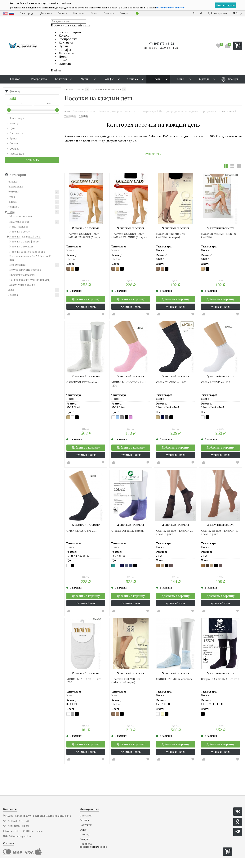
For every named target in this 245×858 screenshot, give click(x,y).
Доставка (46, 13)
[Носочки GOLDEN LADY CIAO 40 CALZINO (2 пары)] (130, 198)
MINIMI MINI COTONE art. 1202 (83, 680)
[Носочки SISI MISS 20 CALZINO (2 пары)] (130, 643)
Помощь (109, 13)
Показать (32, 160)
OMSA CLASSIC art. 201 (81, 530)
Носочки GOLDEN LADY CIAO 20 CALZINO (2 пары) (83, 235)
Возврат (125, 13)
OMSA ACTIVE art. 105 (215, 382)
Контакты (79, 13)
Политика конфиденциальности (93, 845)
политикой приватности (170, 7)
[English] (5, 13)
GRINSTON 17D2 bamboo (82, 382)
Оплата (62, 13)
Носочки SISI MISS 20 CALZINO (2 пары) (125, 680)
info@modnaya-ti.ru (19, 836)
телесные (70, 115)
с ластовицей (228, 111)
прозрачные (209, 111)
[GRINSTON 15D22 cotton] (130, 495)
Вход (238, 13)
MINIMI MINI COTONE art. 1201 (128, 384)
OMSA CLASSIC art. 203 (171, 382)
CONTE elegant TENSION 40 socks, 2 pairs (219, 532)
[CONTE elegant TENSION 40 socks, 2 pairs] (220, 495)
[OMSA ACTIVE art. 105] (220, 347)
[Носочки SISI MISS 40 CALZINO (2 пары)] (175, 198)
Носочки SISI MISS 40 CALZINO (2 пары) (170, 235)
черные (83, 115)
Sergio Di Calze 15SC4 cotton (220, 679)
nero (67, 111)
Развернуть (153, 153)
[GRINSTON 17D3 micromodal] (175, 643)
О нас (94, 13)
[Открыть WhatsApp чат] (137, 13)
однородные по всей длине (182, 111)
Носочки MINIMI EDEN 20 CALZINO (218, 235)
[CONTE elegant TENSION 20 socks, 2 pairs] (175, 495)
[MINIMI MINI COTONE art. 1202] (86, 643)
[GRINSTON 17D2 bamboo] (86, 347)
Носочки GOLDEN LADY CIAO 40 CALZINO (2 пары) (129, 235)
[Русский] (11, 13)
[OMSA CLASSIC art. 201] (86, 495)
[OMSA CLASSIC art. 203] (175, 347)
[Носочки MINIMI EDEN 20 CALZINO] (220, 198)
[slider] (9, 110)
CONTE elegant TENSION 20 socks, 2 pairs (174, 532)
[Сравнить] (68, 314)
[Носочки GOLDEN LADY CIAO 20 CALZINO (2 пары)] (86, 198)
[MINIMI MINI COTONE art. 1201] (130, 347)
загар (128, 111)
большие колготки (84, 111)
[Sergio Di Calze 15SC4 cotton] (220, 643)
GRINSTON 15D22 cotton (127, 530)
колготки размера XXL (148, 111)
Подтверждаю (225, 5)
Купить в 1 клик (86, 306)
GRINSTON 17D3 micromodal (174, 679)
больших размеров (110, 111)
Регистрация (218, 13)
